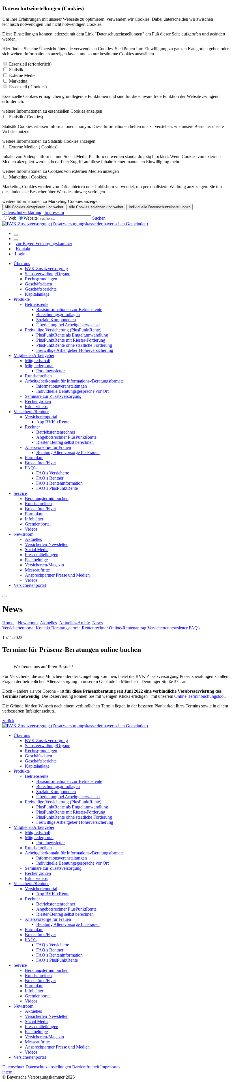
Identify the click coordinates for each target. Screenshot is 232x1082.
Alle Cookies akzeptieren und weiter (34, 207)
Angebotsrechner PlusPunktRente (66, 437)
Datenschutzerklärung (21, 212)
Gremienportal (38, 524)
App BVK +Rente (52, 421)
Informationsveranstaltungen (61, 386)
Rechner (32, 427)
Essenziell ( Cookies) (28, 86)
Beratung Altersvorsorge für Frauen (68, 452)
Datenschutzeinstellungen (48, 1066)
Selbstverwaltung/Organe (47, 273)
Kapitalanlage (37, 294)
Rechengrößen (38, 401)
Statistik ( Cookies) (26, 116)
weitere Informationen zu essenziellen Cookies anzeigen (52, 111)
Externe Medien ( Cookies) (33, 146)
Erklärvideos (36, 406)
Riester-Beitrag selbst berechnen (65, 442)
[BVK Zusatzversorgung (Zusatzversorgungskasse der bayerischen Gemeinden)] (75, 223)
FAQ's (30, 467)
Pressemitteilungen (41, 554)
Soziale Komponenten (56, 319)
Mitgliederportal (39, 365)
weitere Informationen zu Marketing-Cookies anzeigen (51, 201)
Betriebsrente (36, 304)
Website (30, 218)
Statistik (16, 69)
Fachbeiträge (36, 559)
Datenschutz (13, 1066)
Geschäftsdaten (38, 283)
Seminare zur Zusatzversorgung (53, 396)
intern (7, 1072)
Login (20, 253)
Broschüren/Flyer (40, 462)
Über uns (22, 263)
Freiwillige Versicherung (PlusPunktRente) (63, 329)
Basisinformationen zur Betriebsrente (69, 309)
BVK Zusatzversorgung (46, 268)
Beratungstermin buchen (46, 498)
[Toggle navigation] (4, 596)
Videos (31, 529)
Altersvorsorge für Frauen (48, 447)
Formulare (34, 457)
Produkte (22, 299)
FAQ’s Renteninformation (59, 483)
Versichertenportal (41, 416)
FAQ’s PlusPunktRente (57, 488)
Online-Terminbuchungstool (199, 696)
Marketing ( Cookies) (28, 177)
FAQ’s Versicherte (52, 472)
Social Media (36, 549)
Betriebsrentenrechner (55, 432)
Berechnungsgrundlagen (58, 314)
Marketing (18, 81)
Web (12, 218)
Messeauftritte (37, 570)
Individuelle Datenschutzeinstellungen (159, 207)
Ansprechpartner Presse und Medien (57, 575)
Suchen (99, 218)
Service (20, 493)
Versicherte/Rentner (31, 411)
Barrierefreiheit (85, 1066)
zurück (8, 720)
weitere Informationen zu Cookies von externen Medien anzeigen (60, 171)
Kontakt (23, 248)
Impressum (54, 212)
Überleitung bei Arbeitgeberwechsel (68, 324)
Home (8, 622)
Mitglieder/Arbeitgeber (34, 355)
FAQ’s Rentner (49, 478)
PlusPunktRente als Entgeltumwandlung (72, 335)
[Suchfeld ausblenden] (16, 240)
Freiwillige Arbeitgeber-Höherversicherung (74, 350)
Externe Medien (23, 75)
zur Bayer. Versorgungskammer (44, 243)
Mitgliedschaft (37, 360)
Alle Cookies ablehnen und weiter (96, 207)
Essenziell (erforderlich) (30, 64)
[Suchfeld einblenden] (16, 235)
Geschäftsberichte (41, 289)
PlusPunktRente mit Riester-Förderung (70, 340)
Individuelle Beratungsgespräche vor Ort (72, 391)
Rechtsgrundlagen (41, 278)
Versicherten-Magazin (44, 564)
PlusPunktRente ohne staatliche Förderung (74, 345)
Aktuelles (33, 539)
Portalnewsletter (50, 370)
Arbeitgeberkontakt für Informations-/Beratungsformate (74, 381)
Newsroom (23, 534)
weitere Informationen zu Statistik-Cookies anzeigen (48, 141)
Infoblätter (34, 518)
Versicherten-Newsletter (46, 544)
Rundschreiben (38, 375)
